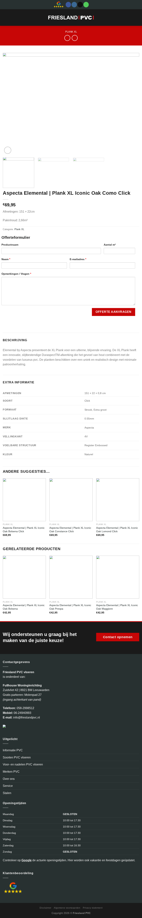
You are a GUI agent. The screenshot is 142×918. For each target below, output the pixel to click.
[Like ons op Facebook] (68, 4)
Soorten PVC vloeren (17, 757)
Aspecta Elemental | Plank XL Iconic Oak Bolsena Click (24, 529)
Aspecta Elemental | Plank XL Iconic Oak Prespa (70, 607)
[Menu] (5, 17)
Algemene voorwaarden (67, 908)
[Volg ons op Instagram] (74, 4)
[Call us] (86, 4)
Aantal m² (110, 244)
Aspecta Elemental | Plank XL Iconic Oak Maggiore (117, 607)
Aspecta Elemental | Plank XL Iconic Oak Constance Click (70, 529)
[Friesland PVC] (71, 17)
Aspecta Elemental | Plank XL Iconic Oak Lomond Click (117, 529)
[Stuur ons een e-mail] (80, 4)
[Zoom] (7, 150)
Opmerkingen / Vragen (16, 273)
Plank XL (71, 31)
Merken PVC (11, 771)
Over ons (9, 778)
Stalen (7, 793)
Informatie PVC (13, 750)
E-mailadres (78, 259)
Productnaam (9, 244)
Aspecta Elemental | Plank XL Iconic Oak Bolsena (24, 607)
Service (8, 785)
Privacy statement (92, 908)
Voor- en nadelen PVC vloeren (23, 764)
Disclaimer (45, 908)
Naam (5, 259)
